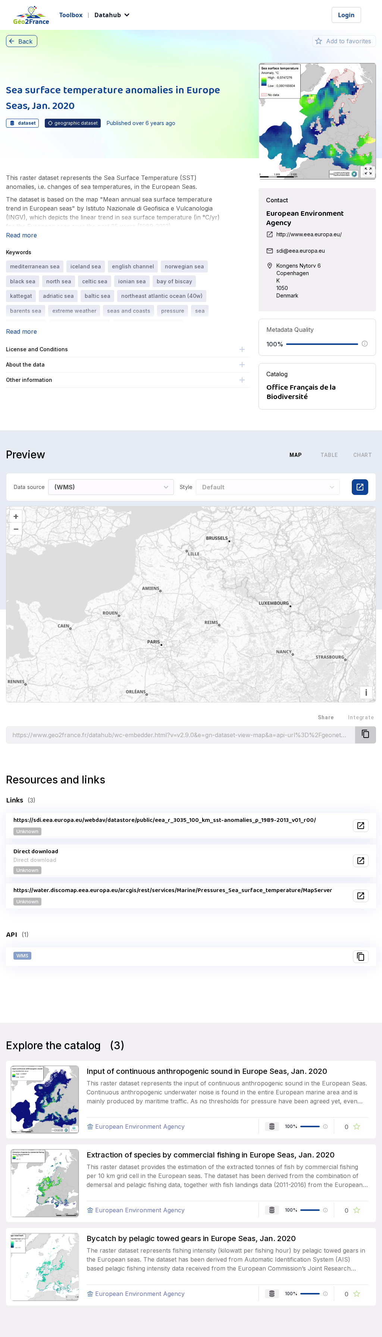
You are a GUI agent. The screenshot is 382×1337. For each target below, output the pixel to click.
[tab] (258, 455)
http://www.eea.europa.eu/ (309, 234)
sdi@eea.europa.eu (300, 250)
